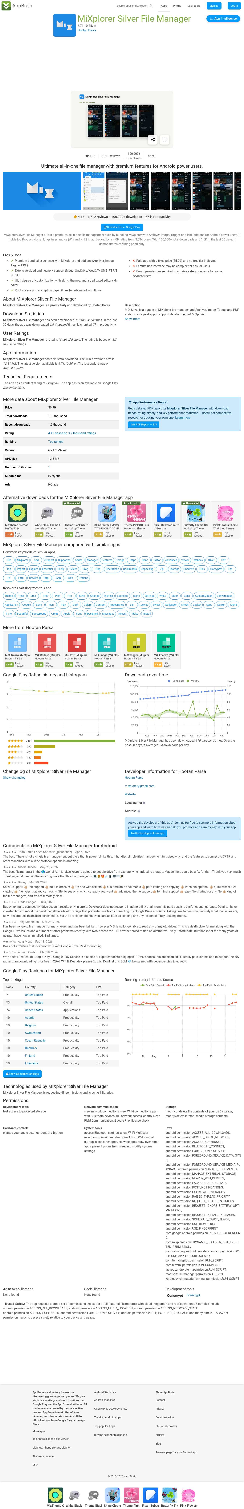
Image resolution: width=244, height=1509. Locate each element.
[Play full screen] (164, 140)
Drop (97, 568)
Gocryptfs (216, 568)
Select (73, 568)
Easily (61, 568)
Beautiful (22, 613)
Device (144, 604)
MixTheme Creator (16, 525)
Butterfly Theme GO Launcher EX (196, 525)
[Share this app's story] (153, 140)
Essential (47, 568)
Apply (66, 613)
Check (184, 604)
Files (202, 568)
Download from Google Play (123, 227)
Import (21, 568)
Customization (204, 595)
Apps (164, 5)
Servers (33, 577)
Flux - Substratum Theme (166, 525)
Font (79, 613)
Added (79, 560)
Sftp (46, 577)
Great (54, 613)
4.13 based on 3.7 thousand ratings (72, 433)
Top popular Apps (104, 1426)
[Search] (151, 6)
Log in (234, 5)
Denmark (31, 1048)
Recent (122, 613)
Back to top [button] (234, 1474)
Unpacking (147, 568)
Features (107, 560)
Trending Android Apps (107, 1417)
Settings (149, 595)
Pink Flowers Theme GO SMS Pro (225, 525)
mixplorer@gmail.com (139, 786)
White (162, 595)
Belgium (30, 1025)
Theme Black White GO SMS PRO (77, 525)
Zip (162, 568)
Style (82, 595)
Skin (70, 577)
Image (120, 560)
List (132, 604)
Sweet (156, 604)
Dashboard (194, 5)
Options (83, 577)
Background (39, 613)
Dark (75, 604)
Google (26, 604)
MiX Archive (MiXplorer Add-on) (17, 655)
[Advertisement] (117, 64)
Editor (157, 560)
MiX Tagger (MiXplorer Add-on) (136, 655)
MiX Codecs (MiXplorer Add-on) (47, 655)
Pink (57, 595)
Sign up (214, 5)
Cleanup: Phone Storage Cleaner (52, 1447)
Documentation (165, 1417)
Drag (85, 568)
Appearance (117, 604)
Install (147, 613)
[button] (183, 803)
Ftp (230, 568)
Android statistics (104, 1399)
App (58, 577)
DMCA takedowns (166, 1426)
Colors (88, 604)
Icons (136, 595)
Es (8, 577)
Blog (158, 1443)
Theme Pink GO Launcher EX (136, 525)
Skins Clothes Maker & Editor (106, 525)
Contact (100, 604)
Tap (9, 568)
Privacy (160, 1408)
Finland (30, 1056)
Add (36, 560)
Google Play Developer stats (110, 1408)
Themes (108, 595)
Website (130, 794)
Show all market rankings (23, 1073)
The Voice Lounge (43, 1456)
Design (221, 604)
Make (135, 613)
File (9, 560)
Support (49, 560)
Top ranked (55, 441)
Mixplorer (22, 560)
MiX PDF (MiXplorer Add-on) (77, 655)
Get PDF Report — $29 (144, 424)
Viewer (185, 560)
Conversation (225, 595)
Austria (30, 1018)
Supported (64, 560)
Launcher (122, 595)
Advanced (171, 560)
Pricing (177, 5)
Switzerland (33, 1033)
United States (34, 995)
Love (39, 604)
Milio (35, 1465)
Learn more (182, 417)
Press (21, 595)
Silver (211, 560)
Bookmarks (130, 568)
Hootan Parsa (40, 627)
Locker (197, 604)
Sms (33, 595)
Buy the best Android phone (110, 1434)
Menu (233, 604)
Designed (92, 613)
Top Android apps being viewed (51, 1438)
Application (11, 604)
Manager (92, 560)
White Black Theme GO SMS (47, 525)
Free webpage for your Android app (176, 1452)
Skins (145, 560)
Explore (33, 568)
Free (45, 595)
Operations (112, 568)
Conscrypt (193, 1295)
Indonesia (31, 1063)
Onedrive (188, 568)
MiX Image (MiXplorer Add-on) (106, 655)
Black (175, 595)
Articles (160, 1434)
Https (132, 560)
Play (63, 604)
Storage (174, 568)
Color (187, 595)
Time (9, 613)
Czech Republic (35, 1040)
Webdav (198, 560)
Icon (51, 604)
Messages (108, 613)
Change (94, 595)
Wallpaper (171, 604)
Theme (9, 595)
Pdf (223, 560)
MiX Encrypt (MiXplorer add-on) (166, 655)
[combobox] (132, 6)
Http (21, 577)
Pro (70, 595)
